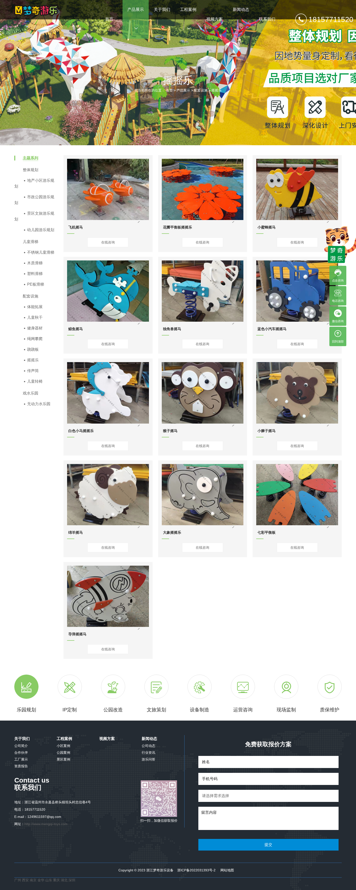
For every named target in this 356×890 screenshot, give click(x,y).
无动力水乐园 (38, 404)
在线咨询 (108, 242)
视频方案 (214, 19)
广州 (17, 880)
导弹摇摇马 (77, 634)
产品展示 (135, 9)
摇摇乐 (216, 90)
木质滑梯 (35, 263)
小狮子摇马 (266, 431)
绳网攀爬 (35, 339)
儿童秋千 (35, 317)
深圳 (72, 880)
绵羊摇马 (75, 532)
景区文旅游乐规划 (34, 216)
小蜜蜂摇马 (266, 227)
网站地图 (227, 870)
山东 (48, 880)
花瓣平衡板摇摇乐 (177, 227)
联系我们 (267, 19)
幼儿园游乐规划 (40, 230)
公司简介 (21, 746)
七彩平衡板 (266, 532)
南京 (34, 880)
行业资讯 (148, 752)
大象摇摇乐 (172, 532)
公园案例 (63, 752)
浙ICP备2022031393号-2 (196, 870)
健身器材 (35, 328)
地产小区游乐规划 (34, 183)
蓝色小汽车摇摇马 (271, 329)
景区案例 (63, 759)
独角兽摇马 (172, 329)
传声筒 (33, 371)
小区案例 (63, 746)
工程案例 (188, 9)
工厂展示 (21, 759)
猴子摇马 (170, 431)
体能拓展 (35, 307)
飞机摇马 (75, 227)
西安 (25, 880)
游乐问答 (148, 759)
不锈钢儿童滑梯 (40, 252)
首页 (109, 19)
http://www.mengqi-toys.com (46, 824)
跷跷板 (33, 349)
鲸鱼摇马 (75, 329)
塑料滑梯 (35, 274)
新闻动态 (241, 9)
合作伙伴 (21, 752)
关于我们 (162, 9)
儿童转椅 (35, 381)
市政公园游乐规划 (34, 200)
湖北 (65, 880)
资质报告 (21, 766)
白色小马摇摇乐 (81, 431)
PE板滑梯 (35, 284)
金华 (41, 880)
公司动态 (148, 746)
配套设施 (201, 90)
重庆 (56, 880)
